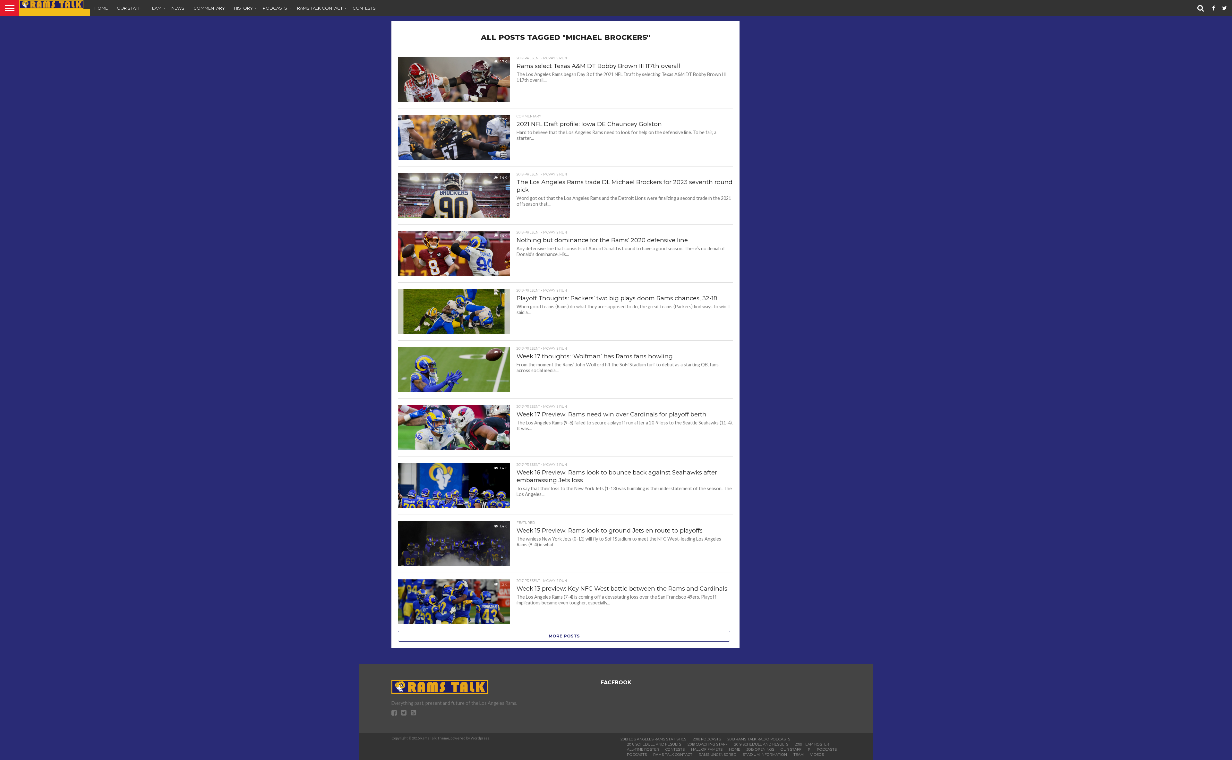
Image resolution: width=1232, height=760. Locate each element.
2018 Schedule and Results (654, 744)
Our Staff (129, 8)
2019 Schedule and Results (761, 744)
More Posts (564, 636)
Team (155, 8)
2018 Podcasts (707, 739)
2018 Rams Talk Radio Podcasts (758, 739)
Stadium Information (765, 754)
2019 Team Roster (812, 744)
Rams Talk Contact (320, 8)
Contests (364, 8)
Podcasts (275, 8)
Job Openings (760, 749)
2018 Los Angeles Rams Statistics (653, 739)
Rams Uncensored (717, 754)
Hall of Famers (707, 749)
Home (101, 8)
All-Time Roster (643, 749)
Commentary (209, 8)
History (243, 8)
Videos (817, 754)
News (177, 8)
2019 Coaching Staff (708, 744)
